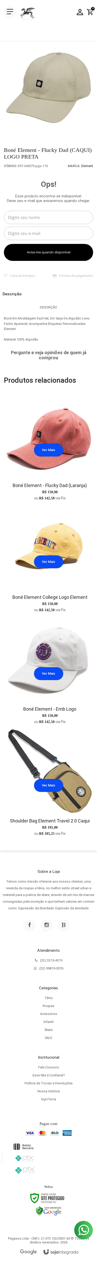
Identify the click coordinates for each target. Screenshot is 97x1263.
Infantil (48, 1022)
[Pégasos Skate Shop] (28, 12)
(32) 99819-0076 (51, 968)
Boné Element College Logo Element (49, 597)
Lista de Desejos (22, 276)
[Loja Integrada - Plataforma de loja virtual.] (61, 1252)
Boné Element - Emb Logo (49, 709)
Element (87, 166)
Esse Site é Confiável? (49, 1075)
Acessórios (48, 1014)
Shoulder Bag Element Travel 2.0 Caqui (50, 820)
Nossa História (49, 1091)
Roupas (48, 1006)
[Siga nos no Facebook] (29, 925)
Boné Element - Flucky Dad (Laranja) (50, 485)
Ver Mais (48, 450)
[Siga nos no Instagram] (46, 925)
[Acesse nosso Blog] (63, 925)
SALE (48, 1038)
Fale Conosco (48, 1067)
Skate (48, 1030)
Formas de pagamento (75, 276)
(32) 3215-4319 (51, 960)
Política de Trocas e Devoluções (49, 1083)
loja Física (48, 1099)
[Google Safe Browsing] (49, 1211)
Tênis (48, 998)
